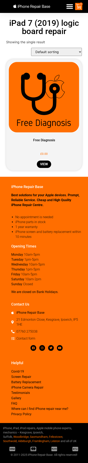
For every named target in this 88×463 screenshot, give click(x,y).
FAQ (14, 403)
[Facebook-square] (33, 348)
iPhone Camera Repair (27, 387)
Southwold (10, 441)
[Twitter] (51, 348)
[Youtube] (60, 348)
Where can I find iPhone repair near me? (39, 409)
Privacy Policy (21, 414)
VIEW (44, 164)
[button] (69, 6)
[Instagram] (42, 348)
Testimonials (20, 393)
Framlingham (40, 441)
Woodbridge (21, 436)
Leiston (55, 441)
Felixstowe (55, 436)
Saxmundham (39, 436)
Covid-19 (17, 371)
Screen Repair (21, 377)
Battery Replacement (26, 382)
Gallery (16, 398)
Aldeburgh (24, 441)
